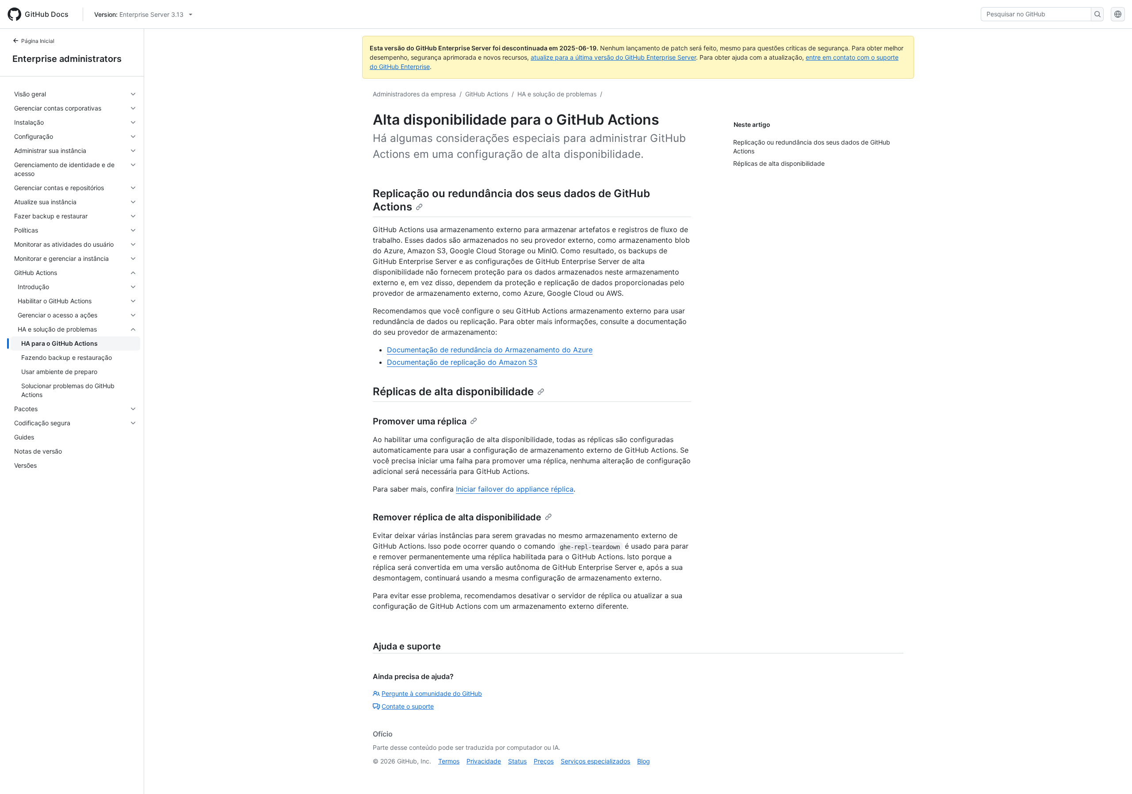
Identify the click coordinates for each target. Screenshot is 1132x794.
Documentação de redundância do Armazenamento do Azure (490, 349)
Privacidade (484, 761)
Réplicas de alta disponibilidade (453, 391)
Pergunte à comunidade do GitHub (432, 693)
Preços (544, 761)
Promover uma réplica (420, 421)
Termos (448, 761)
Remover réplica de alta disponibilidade (457, 517)
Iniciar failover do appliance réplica (515, 489)
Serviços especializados (595, 761)
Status (517, 761)
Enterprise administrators (67, 58)
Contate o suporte (408, 706)
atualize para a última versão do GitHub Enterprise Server (613, 57)
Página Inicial (37, 41)
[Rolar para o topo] (1112, 774)
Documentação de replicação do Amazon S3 (462, 362)
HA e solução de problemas (557, 94)
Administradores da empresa (414, 94)
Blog (643, 761)
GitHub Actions (486, 94)
